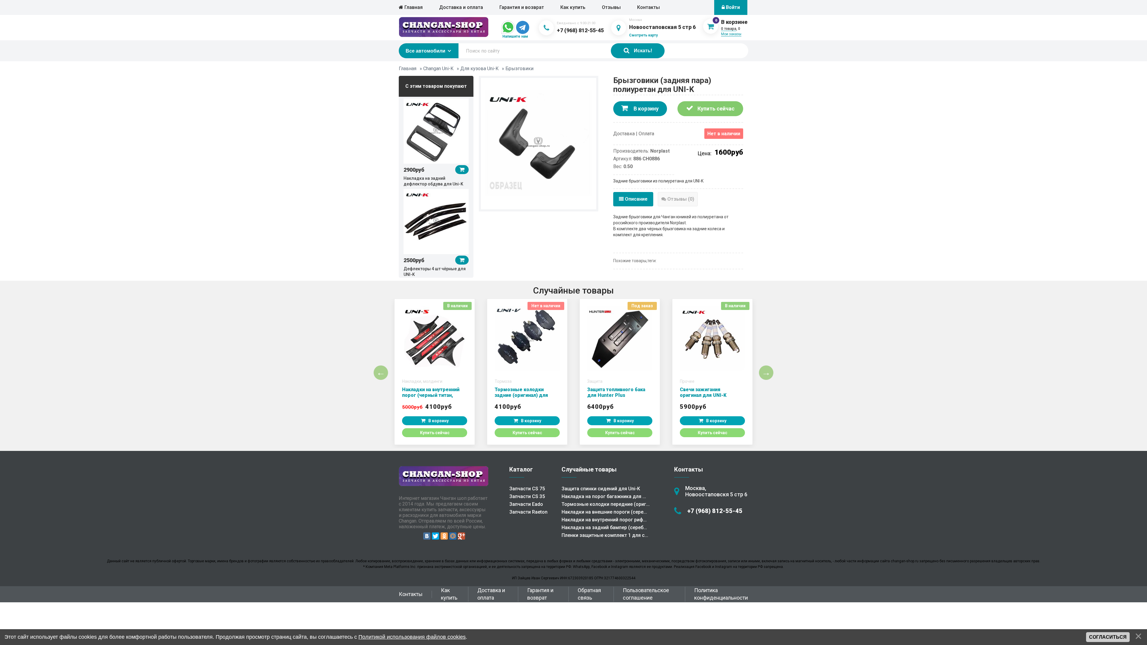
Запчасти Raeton (528, 512)
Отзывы (611, 7)
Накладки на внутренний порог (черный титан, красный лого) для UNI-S (431, 395)
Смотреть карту (643, 35)
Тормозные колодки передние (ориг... (606, 504)
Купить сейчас (715, 108)
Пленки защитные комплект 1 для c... (605, 535)
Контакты (648, 7)
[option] (436, 142)
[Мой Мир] (452, 536)
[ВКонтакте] (426, 536)
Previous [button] (380, 372)
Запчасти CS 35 (527, 496)
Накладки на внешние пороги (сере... (604, 512)
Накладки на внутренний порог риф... (604, 520)
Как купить (572, 7)
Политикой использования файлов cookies (412, 637)
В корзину (645, 108)
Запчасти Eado (526, 504)
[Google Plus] (461, 536)
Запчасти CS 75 (527, 489)
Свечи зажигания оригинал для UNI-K (703, 392)
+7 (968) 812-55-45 (580, 30)
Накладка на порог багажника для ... (604, 496)
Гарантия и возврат (521, 7)
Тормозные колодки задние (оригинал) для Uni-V (521, 395)
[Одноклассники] (444, 536)
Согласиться (1108, 637)
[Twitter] (435, 536)
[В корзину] (462, 169)
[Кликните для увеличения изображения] (538, 143)
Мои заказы (731, 34)
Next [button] (766, 372)
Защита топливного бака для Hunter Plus (616, 392)
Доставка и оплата (461, 7)
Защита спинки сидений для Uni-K (601, 489)
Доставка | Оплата (633, 133)
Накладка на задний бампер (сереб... (604, 527)
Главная (413, 7)
